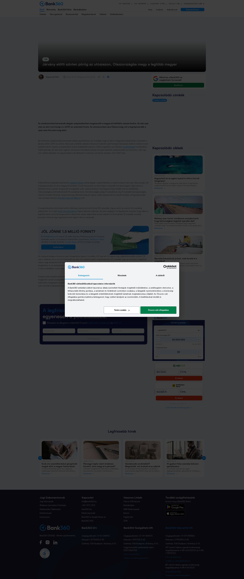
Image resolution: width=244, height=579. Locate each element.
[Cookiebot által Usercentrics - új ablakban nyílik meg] (165, 267)
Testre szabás (120, 310)
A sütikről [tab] (160, 275)
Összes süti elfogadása (158, 310)
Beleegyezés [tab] (83, 275)
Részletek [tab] (122, 275)
